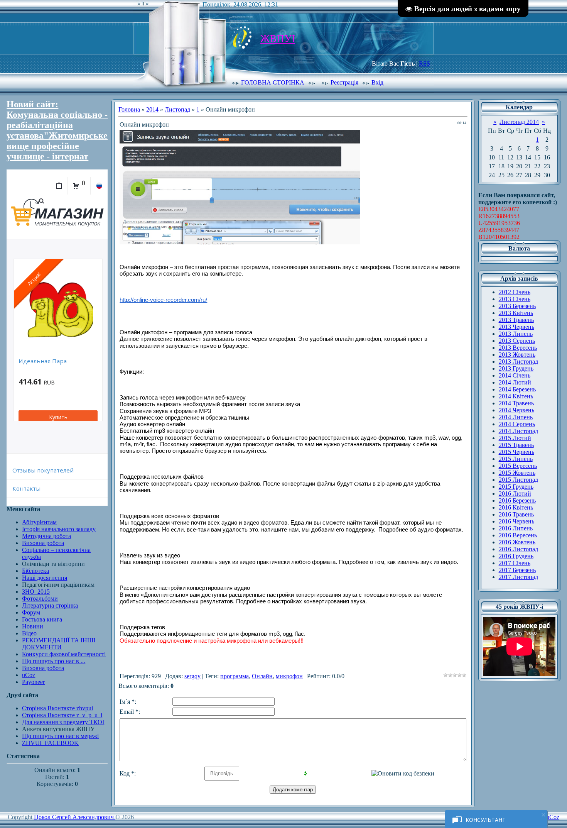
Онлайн (262, 676)
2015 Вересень (518, 465)
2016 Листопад (518, 549)
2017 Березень (517, 570)
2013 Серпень (517, 340)
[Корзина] (76, 186)
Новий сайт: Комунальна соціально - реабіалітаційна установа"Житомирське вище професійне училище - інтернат (57, 130)
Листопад (177, 109)
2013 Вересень (518, 347)
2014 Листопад (518, 431)
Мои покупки (58, 186)
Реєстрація (344, 82)
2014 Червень (516, 410)
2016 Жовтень (517, 542)
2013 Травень (516, 320)
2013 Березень (517, 306)
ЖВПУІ (277, 38)
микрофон (289, 676)
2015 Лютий (515, 438)
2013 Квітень (516, 313)
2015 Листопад (518, 479)
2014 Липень (516, 417)
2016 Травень (516, 514)
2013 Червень (516, 326)
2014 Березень (517, 389)
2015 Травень (516, 445)
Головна (129, 109)
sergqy (192, 676)
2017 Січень (514, 563)
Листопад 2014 (519, 122)
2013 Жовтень (517, 354)
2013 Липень (516, 333)
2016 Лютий (515, 493)
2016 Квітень (516, 507)
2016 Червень (516, 521)
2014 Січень (514, 375)
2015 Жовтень (517, 472)
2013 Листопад (518, 361)
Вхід (377, 82)
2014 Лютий (515, 382)
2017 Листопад (518, 577)
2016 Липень (516, 528)
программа (234, 676)
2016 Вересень (518, 535)
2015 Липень (516, 458)
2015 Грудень (516, 486)
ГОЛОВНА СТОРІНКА (272, 82)
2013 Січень (514, 299)
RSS (424, 63)
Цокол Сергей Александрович (74, 817)
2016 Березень (517, 500)
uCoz (552, 817)
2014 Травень (516, 403)
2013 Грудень (516, 368)
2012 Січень (514, 292)
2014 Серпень (517, 424)
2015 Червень (516, 452)
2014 (152, 109)
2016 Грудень (516, 556)
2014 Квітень (516, 396)
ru (99, 186)
